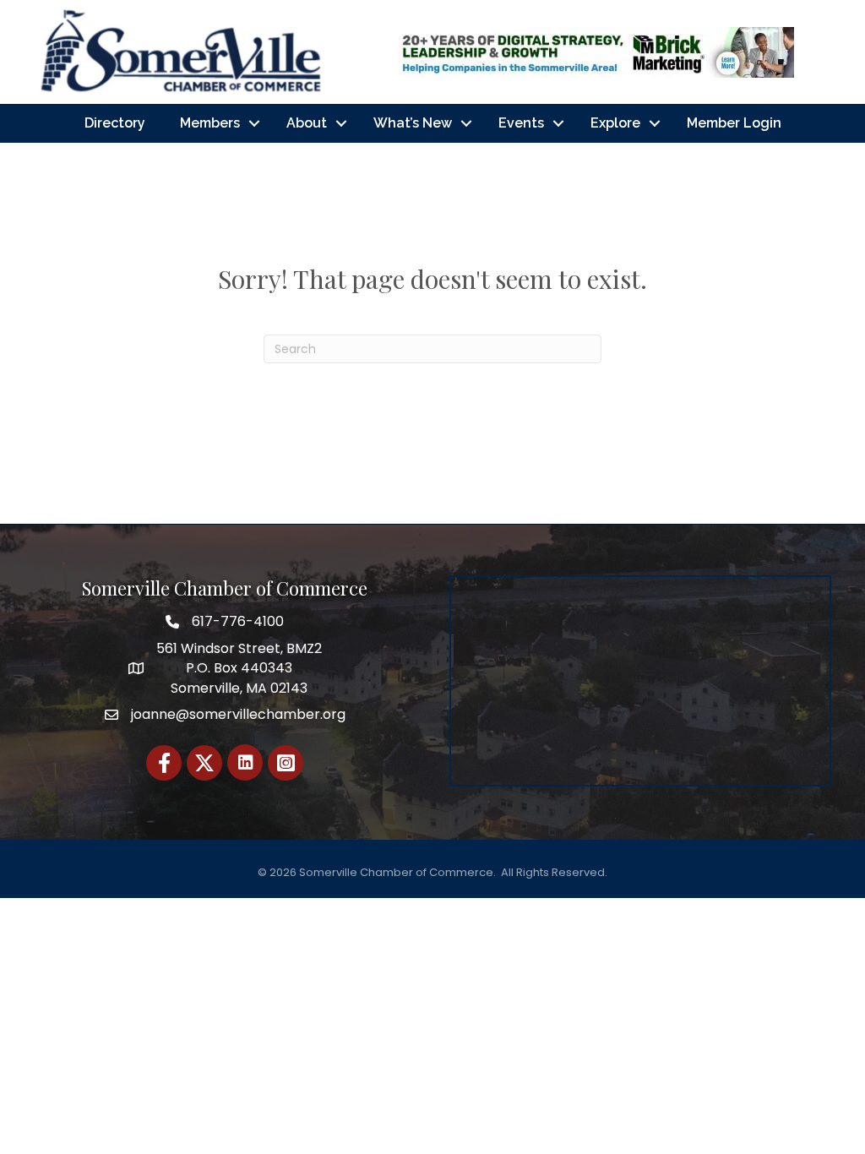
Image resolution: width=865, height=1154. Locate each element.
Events (521, 123)
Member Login (734, 123)
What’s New (412, 123)
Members (210, 123)
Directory (114, 123)
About (306, 123)
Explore (615, 123)
